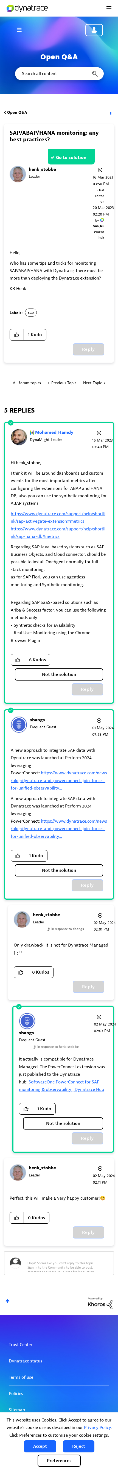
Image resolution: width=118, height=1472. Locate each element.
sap (31, 312)
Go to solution (71, 157)
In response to (67, 929)
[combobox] (59, 73)
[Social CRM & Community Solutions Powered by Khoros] (100, 1303)
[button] (40, 1446)
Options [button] (110, 113)
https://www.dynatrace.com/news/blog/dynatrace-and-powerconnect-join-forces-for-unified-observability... (59, 780)
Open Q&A (17, 112)
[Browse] (22, 30)
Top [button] (7, 1301)
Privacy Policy (97, 1427)
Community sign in (94, 30)
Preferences (59, 1460)
